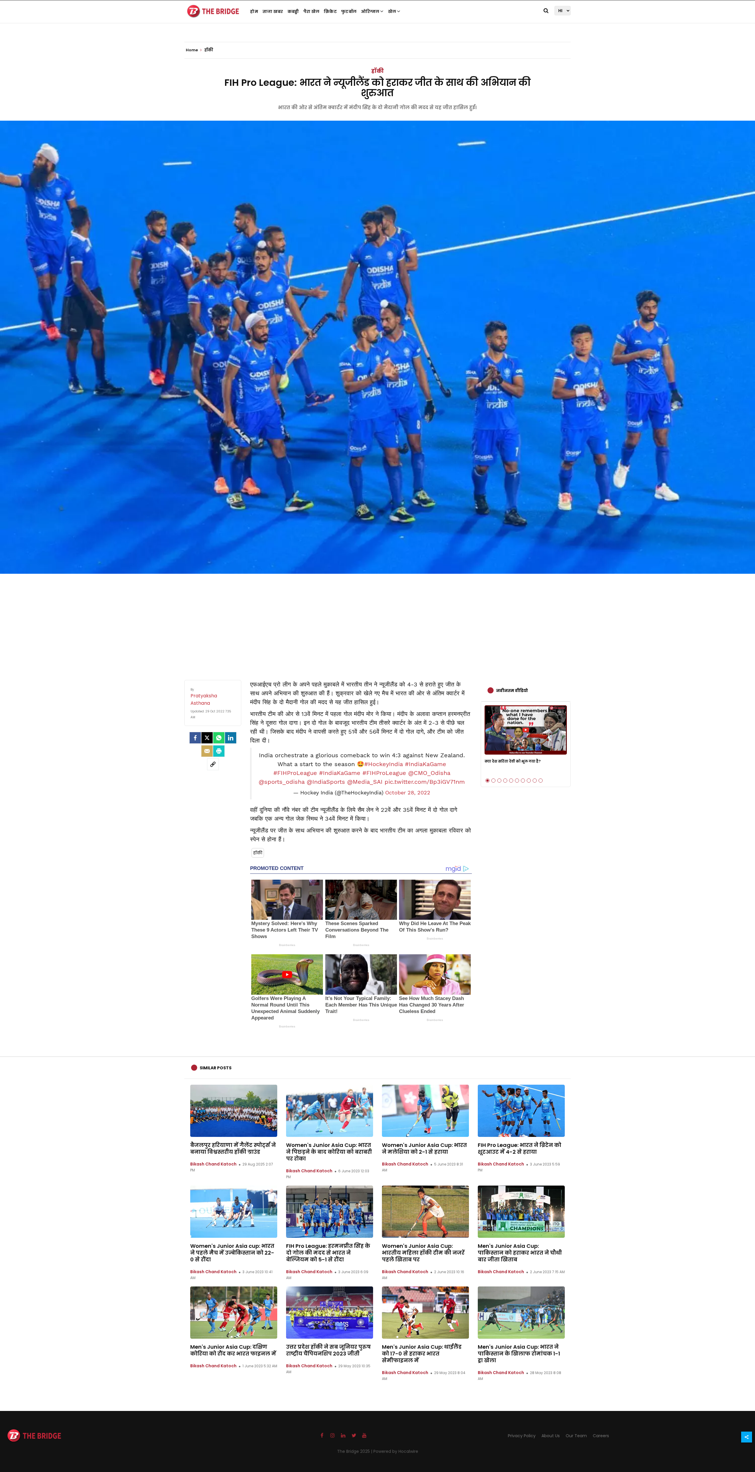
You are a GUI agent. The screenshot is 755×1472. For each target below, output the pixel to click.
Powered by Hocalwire (395, 1451)
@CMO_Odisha (429, 772)
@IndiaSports (326, 781)
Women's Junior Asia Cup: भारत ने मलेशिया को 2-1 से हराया (424, 1148)
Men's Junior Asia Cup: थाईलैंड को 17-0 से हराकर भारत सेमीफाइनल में (422, 1353)
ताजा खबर (272, 11)
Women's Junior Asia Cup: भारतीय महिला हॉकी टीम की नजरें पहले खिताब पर (423, 1252)
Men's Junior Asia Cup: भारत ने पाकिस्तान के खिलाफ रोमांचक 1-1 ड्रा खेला (519, 1353)
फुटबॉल (349, 11)
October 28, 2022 (407, 793)
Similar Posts (216, 1068)
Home (192, 50)
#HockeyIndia (383, 764)
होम (254, 11)
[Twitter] (207, 738)
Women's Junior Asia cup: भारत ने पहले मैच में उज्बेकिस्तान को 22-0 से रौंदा (232, 1252)
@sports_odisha (282, 781)
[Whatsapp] (219, 738)
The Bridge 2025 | (355, 1451)
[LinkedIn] (231, 738)
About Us (550, 1436)
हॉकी (377, 71)
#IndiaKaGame (425, 764)
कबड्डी (293, 11)
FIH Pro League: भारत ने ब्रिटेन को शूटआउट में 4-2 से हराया (519, 1148)
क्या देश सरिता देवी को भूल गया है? (513, 761)
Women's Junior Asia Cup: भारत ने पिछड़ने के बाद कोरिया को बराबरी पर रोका (329, 1151)
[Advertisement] (377, 621)
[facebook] (195, 738)
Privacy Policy (522, 1436)
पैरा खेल (311, 11)
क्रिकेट (330, 11)
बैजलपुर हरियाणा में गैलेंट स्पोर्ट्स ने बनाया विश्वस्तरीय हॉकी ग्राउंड (233, 1148)
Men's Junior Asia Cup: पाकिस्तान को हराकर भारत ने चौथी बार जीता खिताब (520, 1252)
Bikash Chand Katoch (213, 1164)
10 (540, 780)
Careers (601, 1436)
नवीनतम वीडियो (512, 691)
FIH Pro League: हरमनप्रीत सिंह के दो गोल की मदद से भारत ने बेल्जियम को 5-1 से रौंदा (328, 1252)
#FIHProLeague (295, 772)
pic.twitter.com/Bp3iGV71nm (425, 781)
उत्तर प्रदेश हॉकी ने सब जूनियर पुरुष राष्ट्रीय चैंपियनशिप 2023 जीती (328, 1350)
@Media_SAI (365, 781)
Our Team (576, 1436)
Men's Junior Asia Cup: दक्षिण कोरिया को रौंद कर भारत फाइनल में (233, 1350)
